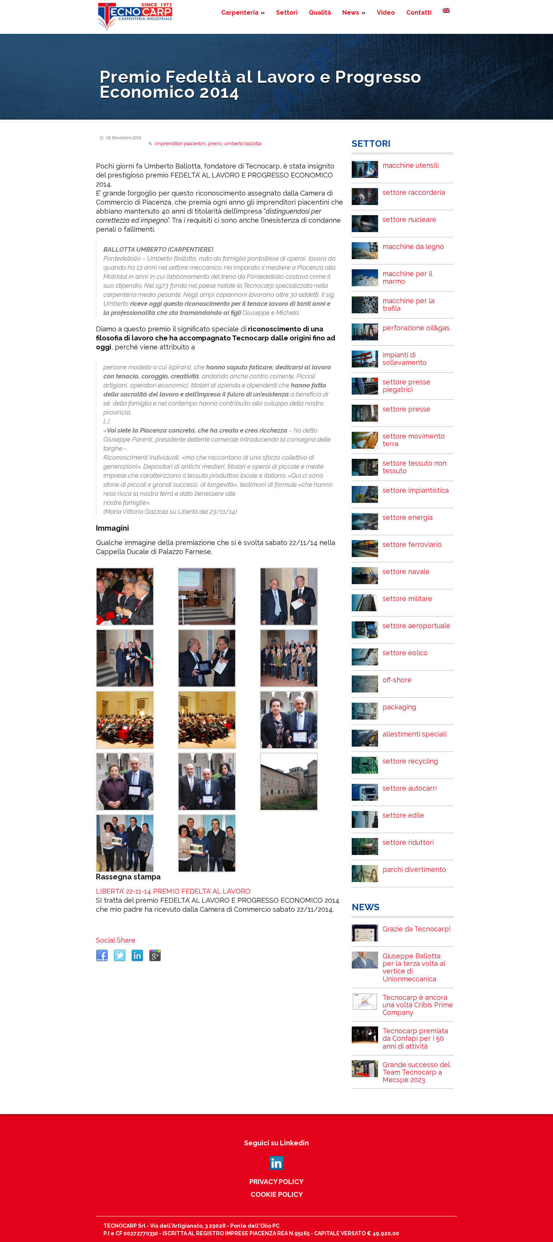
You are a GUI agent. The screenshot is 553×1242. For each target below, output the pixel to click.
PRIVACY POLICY (276, 1182)
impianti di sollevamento (405, 358)
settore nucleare (409, 219)
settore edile (403, 815)
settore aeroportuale (416, 626)
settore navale (406, 571)
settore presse (406, 409)
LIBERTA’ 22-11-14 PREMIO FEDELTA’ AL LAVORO (173, 891)
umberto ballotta (242, 143)
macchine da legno (413, 247)
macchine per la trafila (408, 304)
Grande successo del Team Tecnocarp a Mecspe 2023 (416, 1072)
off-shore (397, 680)
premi (215, 143)
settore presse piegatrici (406, 385)
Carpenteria (243, 12)
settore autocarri (410, 788)
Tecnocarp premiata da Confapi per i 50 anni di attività (415, 1038)
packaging (399, 707)
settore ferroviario (412, 544)
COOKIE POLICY (277, 1194)
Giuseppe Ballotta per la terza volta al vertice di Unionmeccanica (414, 967)
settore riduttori (408, 842)
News (354, 12)
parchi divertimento (414, 869)
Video (386, 12)
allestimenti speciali (415, 734)
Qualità (320, 12)
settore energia (408, 517)
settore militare (407, 599)
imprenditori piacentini (180, 143)
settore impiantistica (416, 490)
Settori (287, 12)
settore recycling (410, 761)
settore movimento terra (414, 440)
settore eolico (405, 653)
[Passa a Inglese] (446, 10)
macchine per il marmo (407, 277)
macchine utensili (411, 165)
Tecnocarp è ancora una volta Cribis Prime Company (418, 1004)
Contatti (418, 12)
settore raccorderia (414, 192)
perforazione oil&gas (416, 328)
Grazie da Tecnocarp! (417, 929)
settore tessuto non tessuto (415, 467)
